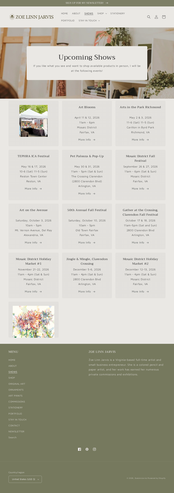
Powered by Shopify (157, 478)
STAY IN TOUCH (17, 419)
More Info (84, 139)
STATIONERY (15, 407)
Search (12, 437)
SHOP (11, 377)
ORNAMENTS (15, 389)
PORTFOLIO (15, 413)
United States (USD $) (23, 479)
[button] (101, 13)
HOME (11, 359)
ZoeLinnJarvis (141, 478)
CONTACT (14, 425)
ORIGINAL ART (16, 383)
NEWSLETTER (16, 431)
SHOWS (12, 371)
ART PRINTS (15, 395)
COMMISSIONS (16, 401)
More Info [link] (138, 188)
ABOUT (12, 365)
